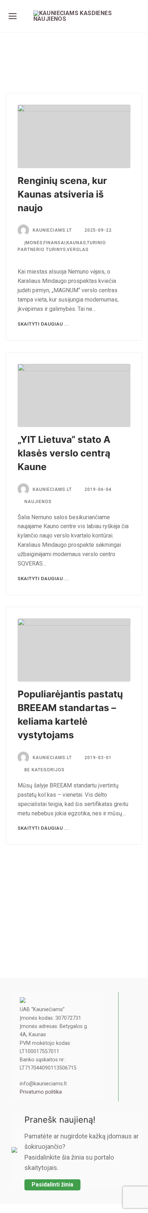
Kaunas (76, 242)
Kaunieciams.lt (52, 489)
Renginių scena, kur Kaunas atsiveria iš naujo (62, 194)
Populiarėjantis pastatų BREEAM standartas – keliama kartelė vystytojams (70, 714)
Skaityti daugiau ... (43, 324)
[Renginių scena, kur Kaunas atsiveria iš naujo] (74, 136)
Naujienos (37, 501)
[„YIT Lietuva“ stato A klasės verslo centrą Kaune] (74, 395)
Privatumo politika (41, 1092)
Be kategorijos (44, 769)
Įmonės (33, 242)
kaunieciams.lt (52, 230)
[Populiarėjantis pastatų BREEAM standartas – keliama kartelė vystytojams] (74, 650)
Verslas (78, 249)
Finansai (54, 242)
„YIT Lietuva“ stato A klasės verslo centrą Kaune (64, 453)
